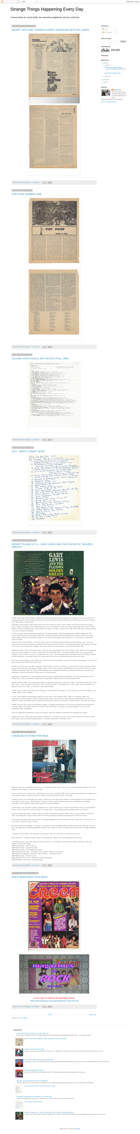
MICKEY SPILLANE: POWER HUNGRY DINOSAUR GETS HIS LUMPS (50, 30)
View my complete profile (108, 102)
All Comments (108, 32)
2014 (105, 82)
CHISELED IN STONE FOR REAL (30, 735)
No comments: (36, 182)
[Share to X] (47, 182)
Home (50, 1015)
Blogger (78, 1129)
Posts (105, 29)
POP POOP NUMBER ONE (27, 194)
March (107, 76)
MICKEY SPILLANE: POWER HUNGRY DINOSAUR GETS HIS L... (115, 69)
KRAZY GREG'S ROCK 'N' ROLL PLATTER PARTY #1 (32, 1033)
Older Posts (92, 1015)
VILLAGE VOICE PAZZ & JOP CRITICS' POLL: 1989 (40, 358)
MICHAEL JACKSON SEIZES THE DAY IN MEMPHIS (32, 1081)
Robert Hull (117, 90)
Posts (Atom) (23, 1018)
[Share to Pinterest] (51, 182)
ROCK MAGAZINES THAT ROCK (30, 877)
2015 (105, 79)
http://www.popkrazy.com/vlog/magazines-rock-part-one (54, 1001)
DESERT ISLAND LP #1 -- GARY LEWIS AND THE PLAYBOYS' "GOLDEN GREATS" (49, 1112)
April (106, 65)
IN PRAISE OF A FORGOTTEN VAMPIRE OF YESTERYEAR (34, 1096)
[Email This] (43, 182)
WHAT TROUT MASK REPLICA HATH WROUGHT (39, 1060)
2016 (105, 63)
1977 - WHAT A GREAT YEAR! (28, 451)
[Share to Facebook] (49, 182)
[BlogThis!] (45, 182)
